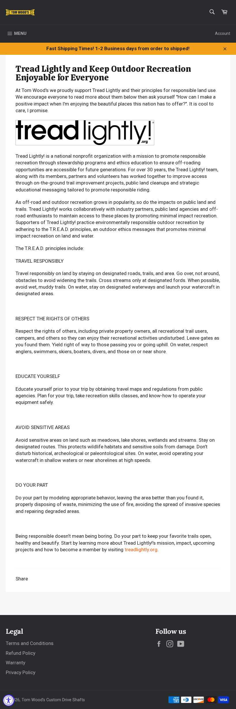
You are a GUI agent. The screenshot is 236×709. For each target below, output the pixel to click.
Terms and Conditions (30, 643)
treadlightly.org (141, 549)
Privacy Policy (20, 672)
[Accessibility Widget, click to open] (8, 700)
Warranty (15, 662)
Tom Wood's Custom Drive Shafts (53, 699)
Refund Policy (20, 653)
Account (222, 33)
